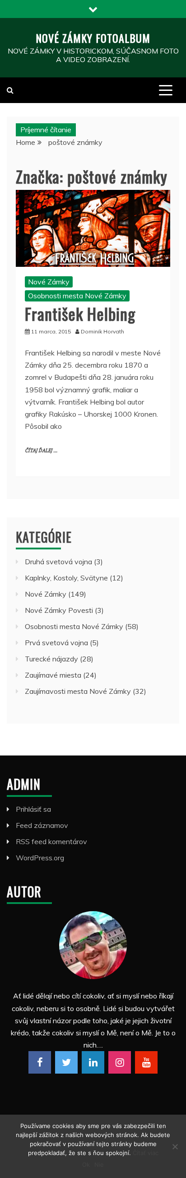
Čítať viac (145, 1152)
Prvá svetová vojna (56, 642)
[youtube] (146, 1062)
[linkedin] (93, 1062)
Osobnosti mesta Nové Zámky (77, 295)
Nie (99, 1164)
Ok (86, 1164)
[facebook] (39, 1062)
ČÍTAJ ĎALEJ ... (41, 450)
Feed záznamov (42, 825)
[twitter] (66, 1062)
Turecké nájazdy (51, 658)
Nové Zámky (49, 281)
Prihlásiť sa (33, 809)
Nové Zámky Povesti (59, 610)
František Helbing (80, 313)
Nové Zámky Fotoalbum (93, 38)
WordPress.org (40, 857)
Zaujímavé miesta (53, 674)
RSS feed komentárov (51, 841)
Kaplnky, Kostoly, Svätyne (66, 577)
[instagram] (119, 1062)
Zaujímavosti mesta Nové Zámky (78, 691)
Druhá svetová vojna (58, 561)
